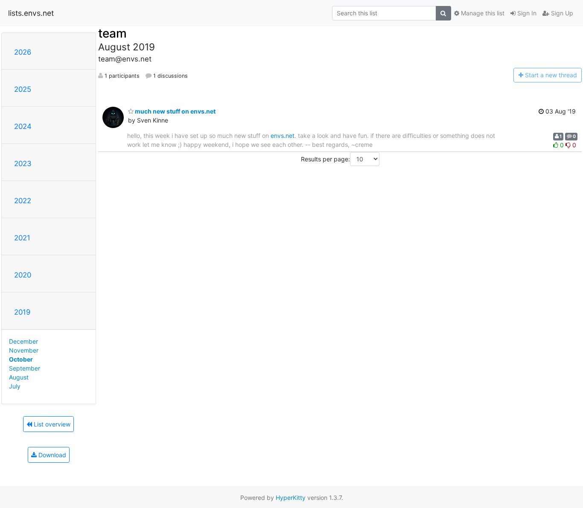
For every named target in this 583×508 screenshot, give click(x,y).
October (21, 359)
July (14, 386)
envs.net (282, 135)
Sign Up (561, 13)
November (23, 350)
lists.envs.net (31, 13)
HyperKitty (291, 497)
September (24, 368)
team (112, 33)
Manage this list (481, 13)
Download (51, 454)
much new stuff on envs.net (175, 111)
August (19, 377)
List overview (51, 424)
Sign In (526, 13)
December (23, 341)
